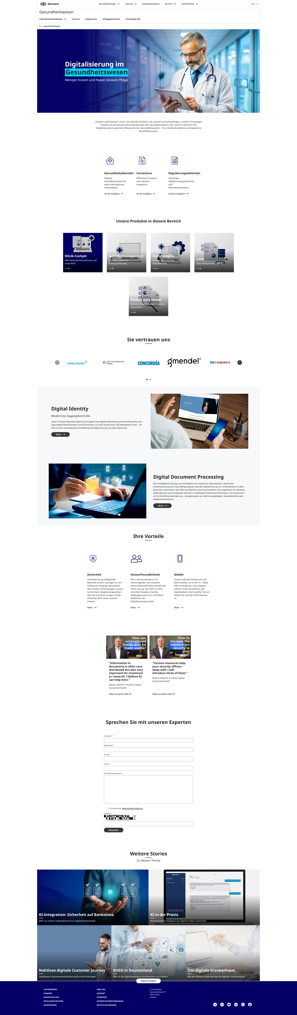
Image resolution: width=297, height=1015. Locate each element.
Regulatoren (91, 19)
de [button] (252, 4)
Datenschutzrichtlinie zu (132, 808)
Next (239, 362)
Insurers (76, 19)
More (160, 505)
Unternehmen (188, 4)
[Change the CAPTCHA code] (134, 816)
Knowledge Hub (133, 19)
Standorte (102, 997)
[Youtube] (229, 1004)
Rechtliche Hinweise (106, 1005)
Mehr (58, 434)
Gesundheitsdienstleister (51, 19)
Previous (57, 362)
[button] (77, 362)
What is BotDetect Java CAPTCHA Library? (118, 820)
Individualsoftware (150, 4)
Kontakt (101, 993)
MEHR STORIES (148, 981)
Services (129, 4)
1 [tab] (147, 379)
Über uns (101, 989)
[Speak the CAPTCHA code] (134, 819)
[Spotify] (236, 1004)
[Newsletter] (222, 1004)
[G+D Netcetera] (40, 26)
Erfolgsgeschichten (111, 19)
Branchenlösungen (107, 4)
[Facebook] (250, 1004)
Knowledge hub (51, 997)
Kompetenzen (50, 1005)
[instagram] (243, 1004)
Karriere (168, 4)
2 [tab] (150, 379)
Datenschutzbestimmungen (110, 1001)
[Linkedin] (215, 1004)
